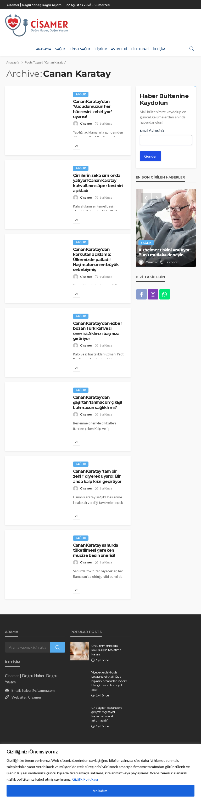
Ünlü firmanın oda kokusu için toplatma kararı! (106, 650)
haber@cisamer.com (38, 690)
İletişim (159, 49)
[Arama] (191, 49)
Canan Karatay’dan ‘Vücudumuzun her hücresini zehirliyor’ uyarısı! (92, 109)
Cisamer (86, 123)
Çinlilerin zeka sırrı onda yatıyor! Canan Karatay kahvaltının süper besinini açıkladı (98, 183)
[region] (100, 772)
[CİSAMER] (36, 25)
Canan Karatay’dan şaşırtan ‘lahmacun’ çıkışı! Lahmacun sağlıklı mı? (97, 402)
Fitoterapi (140, 49)
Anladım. (101, 790)
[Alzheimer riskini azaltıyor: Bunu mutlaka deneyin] (166, 228)
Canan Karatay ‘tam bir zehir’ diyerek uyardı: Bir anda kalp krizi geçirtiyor (97, 476)
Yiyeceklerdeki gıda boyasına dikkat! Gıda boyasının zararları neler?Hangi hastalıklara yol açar (109, 681)
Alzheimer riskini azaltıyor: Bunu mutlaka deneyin (164, 252)
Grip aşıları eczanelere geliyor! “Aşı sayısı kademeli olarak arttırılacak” (106, 714)
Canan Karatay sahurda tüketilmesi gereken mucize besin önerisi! (95, 550)
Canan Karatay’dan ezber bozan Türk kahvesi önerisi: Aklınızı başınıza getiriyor (97, 331)
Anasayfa (43, 49)
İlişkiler (100, 49)
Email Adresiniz (152, 130)
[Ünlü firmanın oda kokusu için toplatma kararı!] (79, 651)
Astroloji (119, 49)
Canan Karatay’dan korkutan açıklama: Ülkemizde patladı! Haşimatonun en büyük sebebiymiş (96, 259)
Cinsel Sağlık (80, 49)
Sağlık (60, 49)
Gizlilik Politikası (85, 779)
